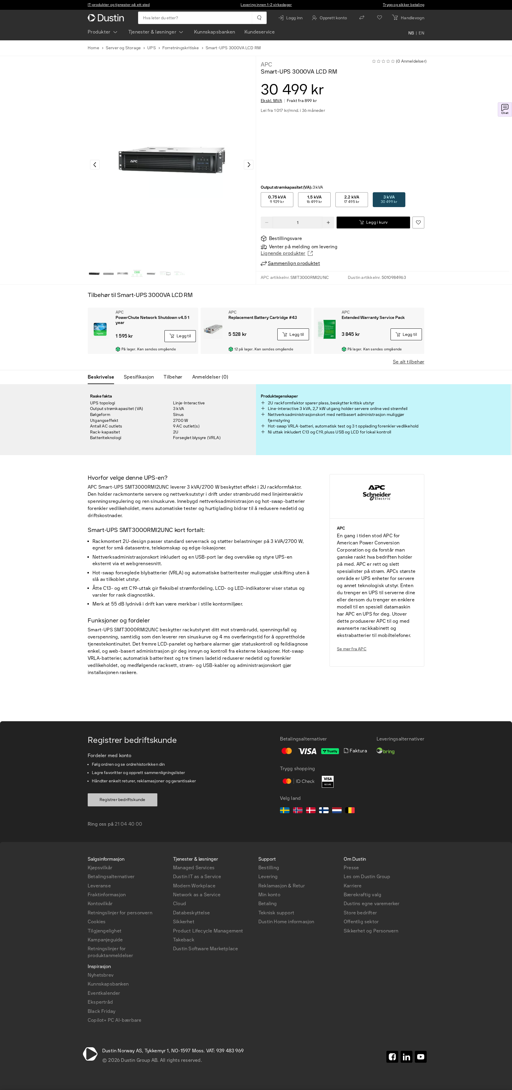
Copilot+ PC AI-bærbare (114, 1020)
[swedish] (284, 811)
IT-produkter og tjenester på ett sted (119, 5)
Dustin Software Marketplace (205, 948)
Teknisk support (276, 913)
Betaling (267, 903)
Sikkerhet (183, 921)
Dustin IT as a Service (197, 876)
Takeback (184, 940)
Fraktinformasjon (107, 894)
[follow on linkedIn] (406, 1057)
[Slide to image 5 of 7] (151, 273)
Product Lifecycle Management (208, 931)
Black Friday (101, 1011)
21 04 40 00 (128, 824)
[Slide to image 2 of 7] (108, 273)
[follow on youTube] (421, 1057)
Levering (268, 876)
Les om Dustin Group (367, 876)
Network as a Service (196, 894)
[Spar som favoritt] (418, 222)
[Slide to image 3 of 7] (123, 273)
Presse (351, 867)
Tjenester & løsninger (152, 32)
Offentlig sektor (361, 921)
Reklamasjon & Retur (281, 886)
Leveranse (99, 886)
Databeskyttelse (191, 913)
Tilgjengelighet (104, 931)
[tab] (103, 377)
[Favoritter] (379, 18)
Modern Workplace (194, 886)
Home (93, 47)
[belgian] (350, 811)
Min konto (269, 894)
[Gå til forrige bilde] (95, 164)
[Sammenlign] (361, 18)
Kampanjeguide (105, 940)
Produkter (99, 32)
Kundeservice (259, 32)
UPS (151, 47)
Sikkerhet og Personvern (371, 931)
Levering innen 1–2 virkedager (266, 5)
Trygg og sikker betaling (403, 5)
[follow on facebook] (392, 1057)
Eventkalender (104, 993)
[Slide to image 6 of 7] (165, 273)
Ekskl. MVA (271, 101)
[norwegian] (298, 811)
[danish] (311, 811)
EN (421, 33)
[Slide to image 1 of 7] (94, 273)
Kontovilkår (100, 903)
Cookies (96, 921)
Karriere (353, 886)
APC (266, 64)
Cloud (179, 903)
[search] (259, 18)
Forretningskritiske (180, 47)
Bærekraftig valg (362, 894)
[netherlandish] (337, 811)
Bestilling (268, 867)
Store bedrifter (360, 913)
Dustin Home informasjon (286, 921)
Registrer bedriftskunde (122, 799)
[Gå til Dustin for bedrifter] (107, 17)
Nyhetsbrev (100, 975)
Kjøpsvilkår (100, 867)
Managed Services (194, 867)
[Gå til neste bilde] (248, 164)
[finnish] (324, 811)
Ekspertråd (100, 1002)
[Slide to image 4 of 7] (137, 273)
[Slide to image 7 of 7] (179, 273)
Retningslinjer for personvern (120, 913)
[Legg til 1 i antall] (328, 222)
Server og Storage (123, 47)
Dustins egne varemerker (372, 903)
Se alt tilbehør (408, 362)
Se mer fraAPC (352, 649)
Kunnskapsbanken (214, 32)
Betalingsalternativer (111, 876)
